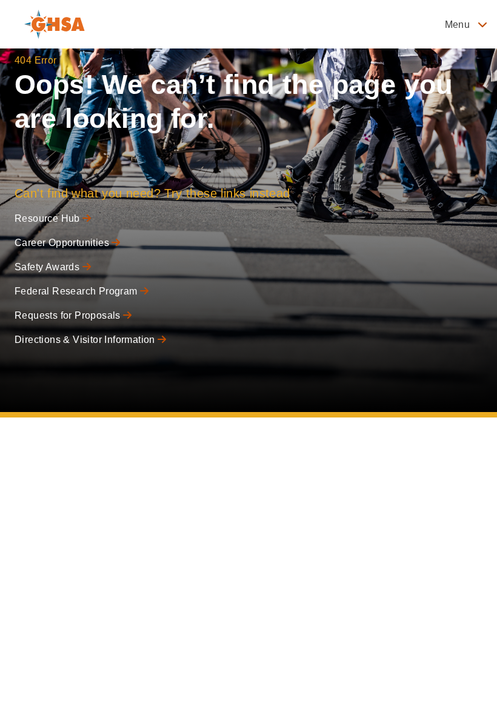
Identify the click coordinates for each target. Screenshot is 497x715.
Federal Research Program (77, 291)
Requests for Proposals (69, 315)
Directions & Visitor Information (86, 339)
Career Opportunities (63, 243)
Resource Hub (48, 218)
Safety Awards (48, 267)
